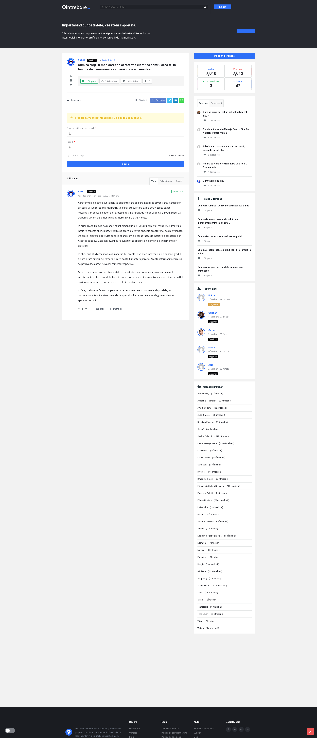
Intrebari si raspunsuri (204, 728)
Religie (208, 564)
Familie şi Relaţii (212, 493)
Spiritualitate (212, 585)
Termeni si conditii (170, 728)
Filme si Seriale (213, 500)
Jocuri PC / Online (212, 521)
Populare (203, 103)
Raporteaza (76, 100)
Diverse (209, 472)
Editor (211, 295)
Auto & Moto (211, 415)
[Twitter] (234, 729)
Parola (71, 141)
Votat (153, 181)
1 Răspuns (207, 210)
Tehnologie (210, 607)
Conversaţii (209, 450)
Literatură (208, 543)
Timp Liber (210, 614)
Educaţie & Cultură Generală (218, 486)
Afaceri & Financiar (214, 400)
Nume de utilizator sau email (81, 128)
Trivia (206, 621)
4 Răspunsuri (214, 172)
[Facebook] (228, 729)
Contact (133, 733)
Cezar (211, 330)
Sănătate (209, 571)
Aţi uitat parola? (176, 155)
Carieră (208, 429)
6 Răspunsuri (214, 120)
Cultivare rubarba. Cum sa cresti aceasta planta (223, 205)
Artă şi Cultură (212, 408)
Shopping (209, 578)
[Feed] (247, 729)
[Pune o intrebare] (310, 731)
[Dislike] (71, 85)
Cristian (212, 313)
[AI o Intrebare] (78, 7)
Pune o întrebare (224, 56)
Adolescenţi (210, 393)
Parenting (208, 557)
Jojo (210, 365)
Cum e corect (211, 457)
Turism (208, 628)
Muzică (208, 550)
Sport (207, 592)
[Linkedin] (241, 729)
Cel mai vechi (166, 181)
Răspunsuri (216, 103)
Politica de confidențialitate (174, 733)
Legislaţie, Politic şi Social (217, 536)
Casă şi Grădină (108, 60)
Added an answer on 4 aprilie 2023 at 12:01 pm (98, 196)
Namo (211, 347)
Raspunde (99, 308)
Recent (179, 181)
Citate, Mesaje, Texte (215, 443)
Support (197, 733)
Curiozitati (209, 464)
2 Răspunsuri (214, 185)
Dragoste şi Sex (212, 479)
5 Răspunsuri (214, 137)
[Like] (71, 76)
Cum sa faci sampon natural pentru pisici (219, 236)
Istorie (208, 514)
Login (222, 7)
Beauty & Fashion (213, 422)
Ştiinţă (207, 599)
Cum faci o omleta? (213, 181)
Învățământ (210, 507)
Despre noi (134, 728)
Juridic (207, 528)
